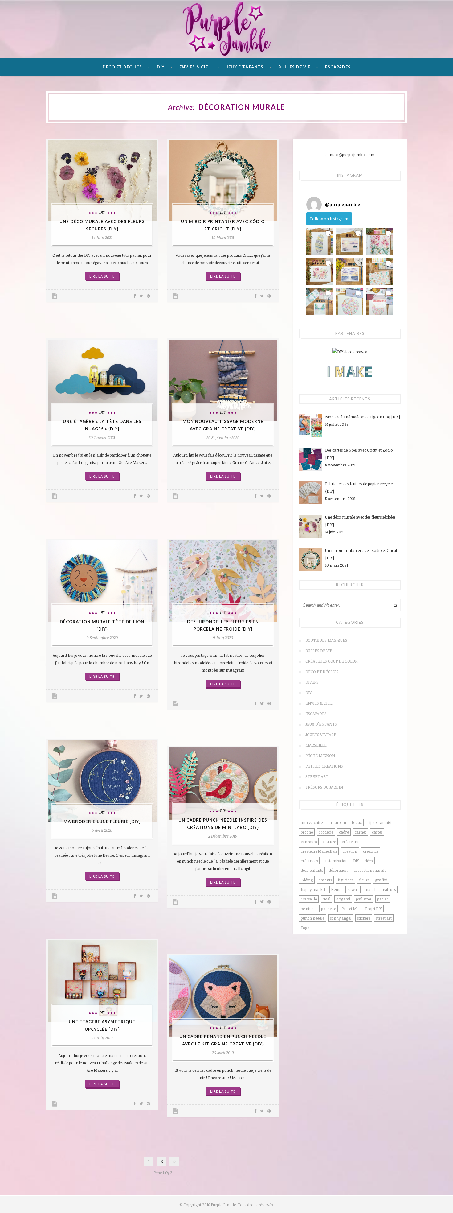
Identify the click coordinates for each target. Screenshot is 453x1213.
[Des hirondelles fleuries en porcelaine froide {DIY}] (223, 581)
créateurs (350, 841)
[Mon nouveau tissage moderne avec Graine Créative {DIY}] (223, 380)
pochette (328, 908)
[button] (319, 241)
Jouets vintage (320, 734)
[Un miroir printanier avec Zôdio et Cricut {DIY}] (223, 180)
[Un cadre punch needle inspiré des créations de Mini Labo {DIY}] (223, 783)
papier (382, 898)
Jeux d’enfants (244, 66)
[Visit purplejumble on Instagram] (314, 204)
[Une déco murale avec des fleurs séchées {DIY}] (102, 180)
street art (384, 918)
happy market (313, 889)
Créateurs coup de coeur (331, 661)
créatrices (309, 860)
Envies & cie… (195, 66)
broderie (326, 832)
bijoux (357, 822)
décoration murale (369, 870)
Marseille (316, 745)
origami (343, 898)
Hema (336, 889)
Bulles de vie (294, 66)
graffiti (381, 879)
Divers (312, 682)
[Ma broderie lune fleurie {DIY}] (102, 781)
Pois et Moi (351, 908)
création (350, 851)
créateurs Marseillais (319, 851)
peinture (308, 908)
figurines (345, 879)
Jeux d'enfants (321, 724)
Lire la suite (102, 276)
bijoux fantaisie (380, 822)
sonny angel (340, 918)
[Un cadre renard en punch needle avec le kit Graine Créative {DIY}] (223, 996)
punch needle (312, 918)
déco (369, 860)
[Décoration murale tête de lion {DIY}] (102, 581)
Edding (307, 879)
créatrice (370, 851)
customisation (336, 860)
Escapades (338, 66)
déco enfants (312, 870)
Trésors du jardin (324, 787)
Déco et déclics (122, 66)
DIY (161, 66)
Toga (305, 927)
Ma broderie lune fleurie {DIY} (102, 821)
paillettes (363, 898)
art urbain (337, 822)
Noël (326, 898)
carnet (360, 832)
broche (307, 832)
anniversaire (312, 822)
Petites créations (324, 766)
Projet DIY (373, 908)
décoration (338, 870)
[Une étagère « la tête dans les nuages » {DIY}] (102, 380)
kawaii (353, 889)
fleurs (364, 879)
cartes (377, 832)
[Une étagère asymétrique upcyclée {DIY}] (102, 981)
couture (329, 841)
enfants (325, 879)
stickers (363, 918)
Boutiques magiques (326, 640)
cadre (344, 832)
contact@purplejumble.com (349, 154)
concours (309, 841)
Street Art (316, 776)
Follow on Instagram (329, 218)
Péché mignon (320, 755)
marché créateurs (380, 889)
